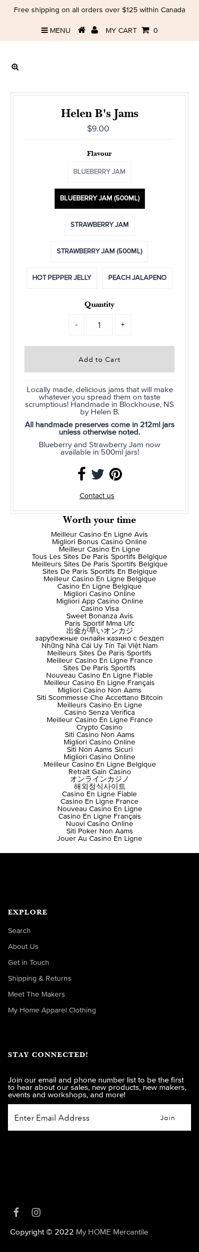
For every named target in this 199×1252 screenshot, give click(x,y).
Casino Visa (100, 608)
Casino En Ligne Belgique (99, 586)
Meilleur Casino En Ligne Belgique (100, 579)
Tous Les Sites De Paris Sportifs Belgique (99, 557)
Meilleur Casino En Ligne (99, 549)
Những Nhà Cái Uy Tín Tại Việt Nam (99, 646)
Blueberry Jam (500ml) (100, 198)
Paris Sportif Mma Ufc (100, 623)
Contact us (97, 496)
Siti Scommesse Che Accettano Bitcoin (100, 698)
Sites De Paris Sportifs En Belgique (99, 571)
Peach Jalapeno (137, 277)
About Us (23, 947)
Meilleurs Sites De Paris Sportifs (99, 653)
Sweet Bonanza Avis (99, 616)
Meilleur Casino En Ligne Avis (99, 534)
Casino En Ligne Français (99, 816)
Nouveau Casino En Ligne (99, 809)
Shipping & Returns (40, 978)
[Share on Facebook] (81, 477)
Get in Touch (28, 962)
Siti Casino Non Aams (100, 735)
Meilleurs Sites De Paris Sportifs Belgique (100, 564)
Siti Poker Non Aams (99, 831)
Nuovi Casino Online (99, 824)
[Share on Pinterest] (115, 477)
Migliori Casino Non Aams (100, 690)
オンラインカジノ (99, 779)
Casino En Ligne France (99, 801)
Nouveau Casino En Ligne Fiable (99, 675)
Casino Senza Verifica (99, 712)
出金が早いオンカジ (99, 631)
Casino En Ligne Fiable (99, 794)
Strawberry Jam (100, 224)
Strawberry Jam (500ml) (99, 251)
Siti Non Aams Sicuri (100, 749)
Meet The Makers (36, 994)
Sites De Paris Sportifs (99, 668)
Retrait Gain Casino (99, 772)
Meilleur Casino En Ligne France (100, 660)
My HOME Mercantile (112, 1232)
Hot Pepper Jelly (61, 277)
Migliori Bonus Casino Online (99, 542)
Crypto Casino (99, 727)
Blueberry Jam (99, 171)
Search (19, 931)
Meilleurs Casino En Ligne (99, 705)
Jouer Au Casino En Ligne (99, 838)
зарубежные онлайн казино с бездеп (99, 638)
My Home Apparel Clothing (52, 1010)
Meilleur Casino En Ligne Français (99, 683)
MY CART (132, 30)
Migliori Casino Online (99, 594)
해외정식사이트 (100, 787)
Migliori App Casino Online (99, 601)
